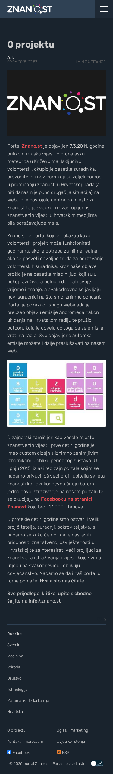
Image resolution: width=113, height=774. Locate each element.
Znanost (42, 763)
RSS (65, 752)
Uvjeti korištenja (71, 741)
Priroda (13, 667)
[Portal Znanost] (42, 9)
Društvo (14, 678)
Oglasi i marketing (72, 730)
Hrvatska (15, 711)
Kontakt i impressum (25, 741)
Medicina (15, 656)
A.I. (10, 57)
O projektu (16, 730)
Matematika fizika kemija (28, 700)
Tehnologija (17, 689)
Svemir (13, 645)
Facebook (21, 752)
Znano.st (32, 146)
